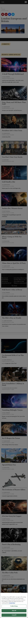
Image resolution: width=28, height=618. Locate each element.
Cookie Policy (12, 603)
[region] (14, 605)
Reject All (14, 610)
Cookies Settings (14, 606)
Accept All (14, 615)
